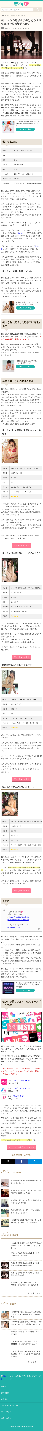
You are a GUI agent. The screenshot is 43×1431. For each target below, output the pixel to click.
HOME (3, 1387)
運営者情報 (5, 1393)
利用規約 (4, 1399)
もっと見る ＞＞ (34, 1293)
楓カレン (20, 233)
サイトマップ (6, 1412)
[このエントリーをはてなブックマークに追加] (35, 1161)
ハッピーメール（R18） (22, 1088)
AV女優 (27, 28)
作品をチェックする (21, 545)
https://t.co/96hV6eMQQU (19, 917)
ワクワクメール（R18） (22, 1080)
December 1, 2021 (14, 927)
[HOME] (2, 15)
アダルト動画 (10, 15)
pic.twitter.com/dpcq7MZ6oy (18, 920)
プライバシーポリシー (9, 1405)
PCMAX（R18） (19, 1096)
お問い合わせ (6, 1418)
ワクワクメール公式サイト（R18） (21, 1147)
